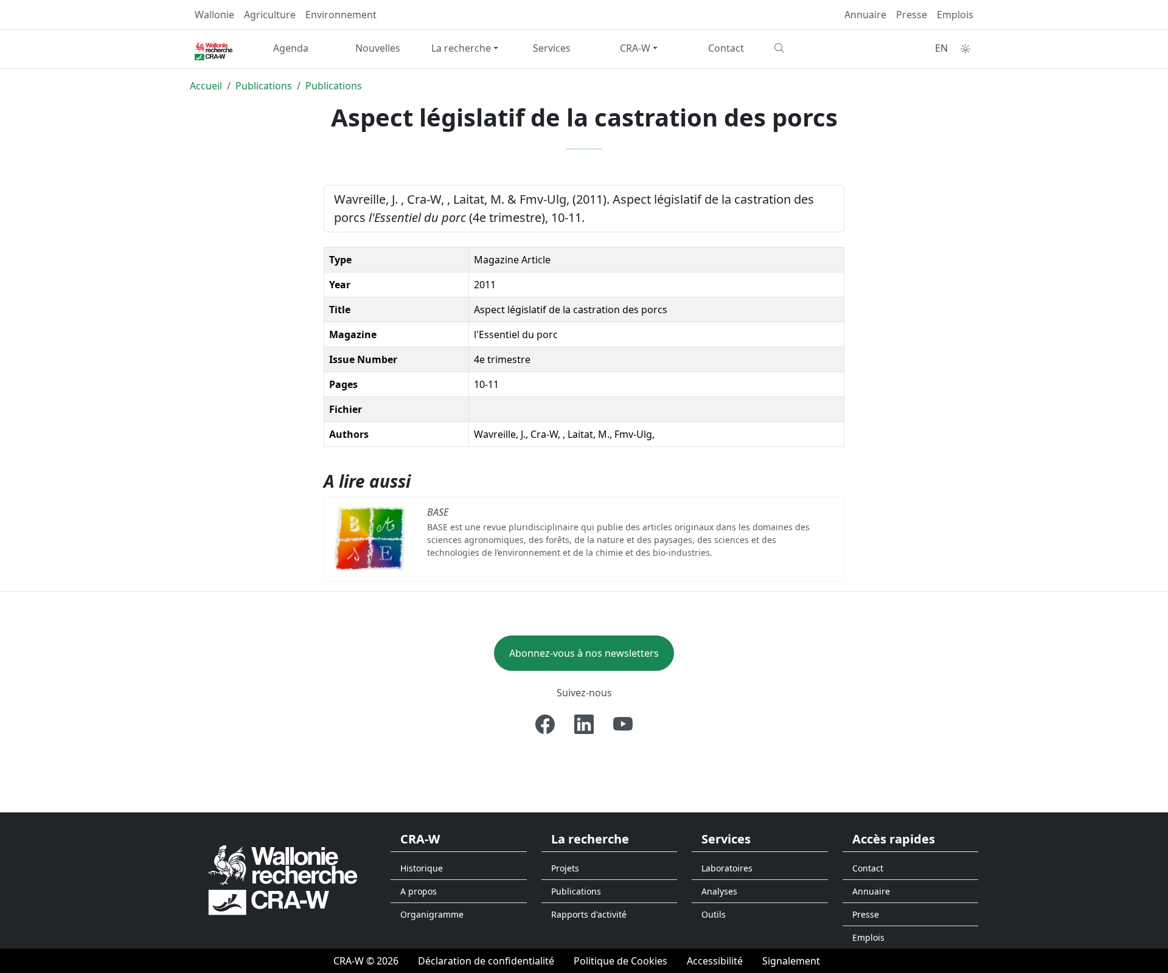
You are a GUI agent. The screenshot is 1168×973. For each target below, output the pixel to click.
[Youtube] (623, 724)
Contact (726, 48)
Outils (713, 914)
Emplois (955, 14)
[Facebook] (545, 724)
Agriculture (270, 14)
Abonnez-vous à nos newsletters (584, 653)
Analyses (719, 891)
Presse (911, 14)
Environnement (341, 14)
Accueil (206, 85)
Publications (263, 85)
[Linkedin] (584, 724)
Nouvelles (377, 48)
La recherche (461, 48)
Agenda (290, 48)
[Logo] (283, 879)
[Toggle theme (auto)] (965, 48)
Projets (565, 868)
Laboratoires (727, 868)
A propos (418, 891)
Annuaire (865, 14)
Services (552, 48)
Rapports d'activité (589, 914)
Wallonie (214, 14)
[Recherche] (813, 48)
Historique (421, 868)
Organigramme (432, 914)
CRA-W (635, 48)
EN (941, 48)
